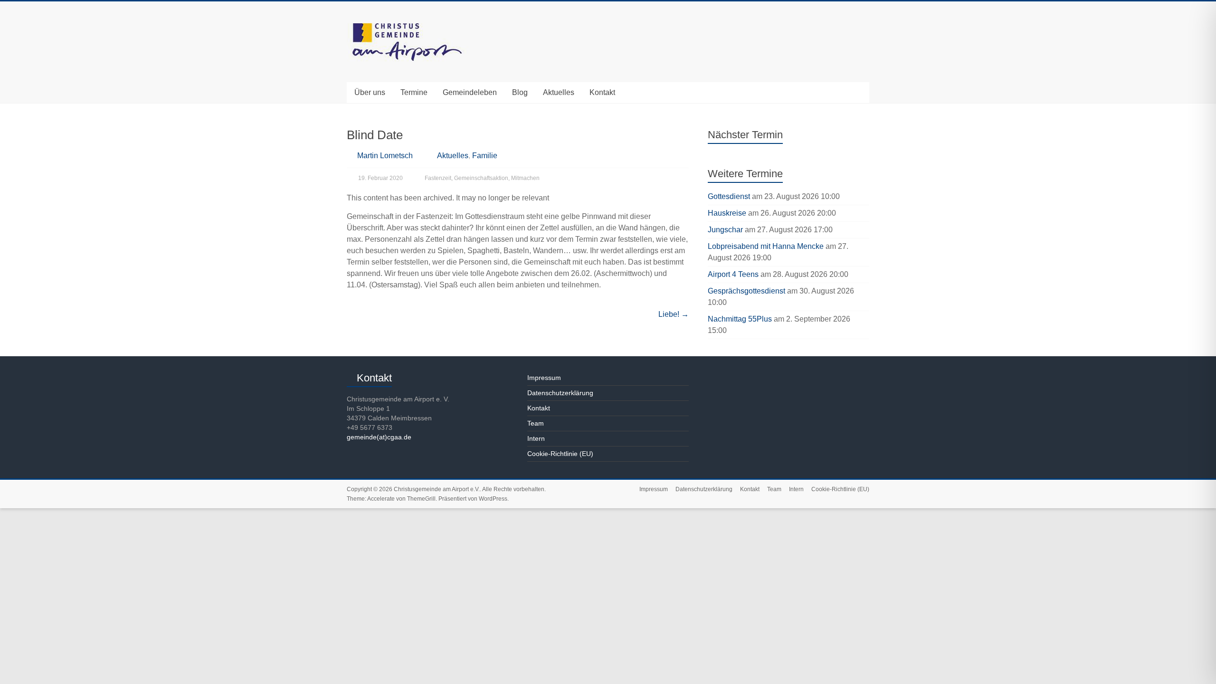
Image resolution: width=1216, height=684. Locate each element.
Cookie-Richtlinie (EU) (560, 453)
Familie (484, 156)
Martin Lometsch (385, 156)
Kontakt (602, 92)
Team (535, 423)
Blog (520, 92)
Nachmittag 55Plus (740, 319)
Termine (414, 92)
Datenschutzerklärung (560, 393)
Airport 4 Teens (733, 274)
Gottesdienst (729, 196)
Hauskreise (727, 213)
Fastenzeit (438, 178)
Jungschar (725, 230)
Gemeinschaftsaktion (481, 178)
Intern (536, 438)
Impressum (544, 377)
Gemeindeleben (470, 92)
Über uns (369, 92)
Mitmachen (525, 178)
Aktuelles (558, 92)
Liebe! (673, 314)
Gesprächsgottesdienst (746, 291)
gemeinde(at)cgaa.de (379, 437)
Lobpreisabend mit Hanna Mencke (766, 246)
